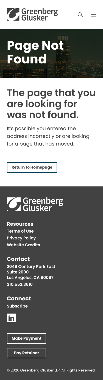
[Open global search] (80, 14)
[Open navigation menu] (93, 14)
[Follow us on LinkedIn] (11, 318)
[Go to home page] (32, 14)
